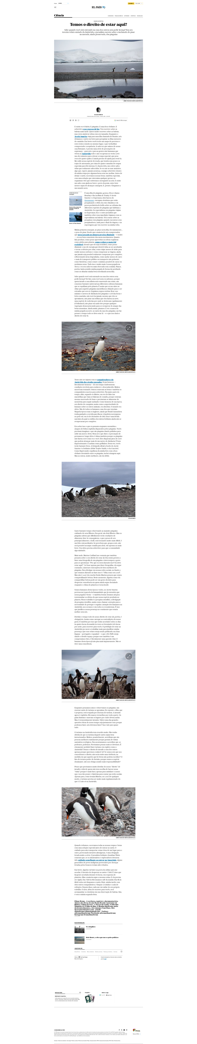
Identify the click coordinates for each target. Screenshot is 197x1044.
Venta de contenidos (62, 1040)
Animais (115, 951)
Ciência (59, 15)
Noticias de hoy (117, 1040)
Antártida (83, 951)
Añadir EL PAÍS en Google (121, 120)
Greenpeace (89, 200)
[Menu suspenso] (55, 7)
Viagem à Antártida (98, 21)
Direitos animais (98, 951)
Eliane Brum (98, 114)
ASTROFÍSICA (133, 15)
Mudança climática (108, 951)
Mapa (88, 1040)
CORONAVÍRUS (111, 15)
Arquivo (87, 992)
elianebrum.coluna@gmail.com (87, 911)
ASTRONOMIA (126, 15)
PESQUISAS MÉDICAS (119, 15)
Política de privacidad (82, 1040)
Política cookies (74, 1040)
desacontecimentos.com (84, 910)
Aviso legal (69, 1040)
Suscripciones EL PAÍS (94, 1040)
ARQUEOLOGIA (140, 15)
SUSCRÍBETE (131, 3)
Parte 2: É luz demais (75, 223)
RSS (110, 1040)
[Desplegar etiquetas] (121, 952)
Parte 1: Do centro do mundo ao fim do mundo (75, 208)
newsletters (58, 992)
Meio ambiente (90, 951)
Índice (112, 1040)
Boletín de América (60, 996)
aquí (105, 959)
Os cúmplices (90, 927)
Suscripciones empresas (104, 1040)
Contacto (56, 1040)
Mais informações (78, 958)
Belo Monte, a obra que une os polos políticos (102, 937)
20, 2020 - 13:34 (105, 116)
